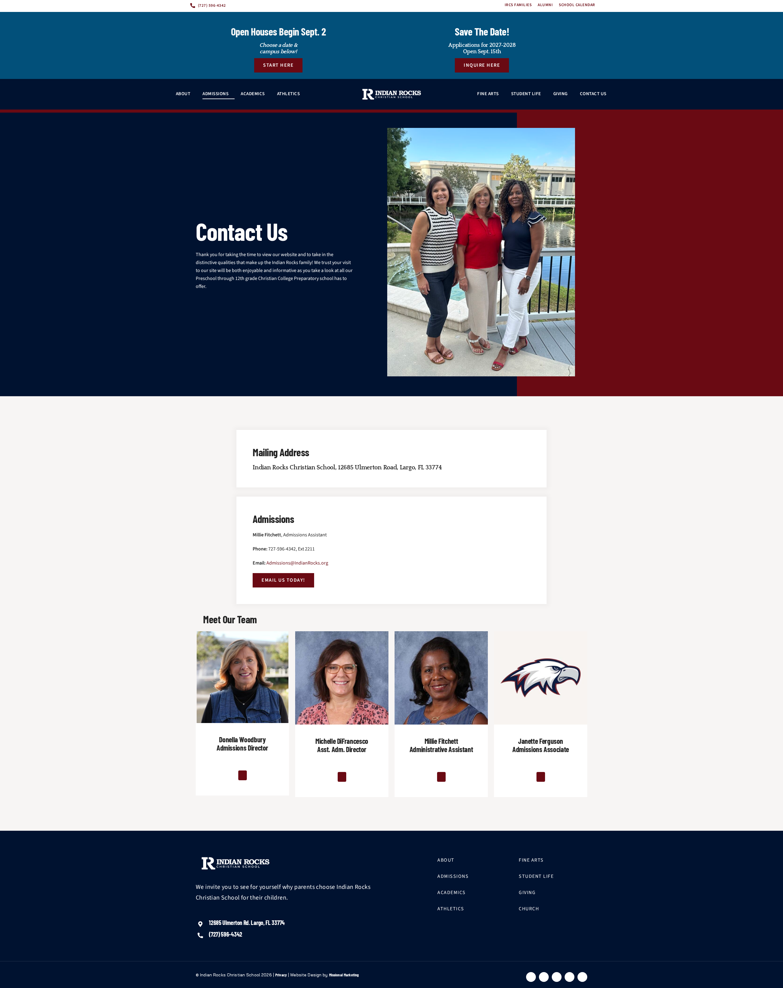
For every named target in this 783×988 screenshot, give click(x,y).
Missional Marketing (344, 974)
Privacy (281, 974)
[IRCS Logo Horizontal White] (391, 94)
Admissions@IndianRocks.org (297, 563)
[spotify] (582, 977)
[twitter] (544, 977)
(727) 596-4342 (225, 934)
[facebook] (531, 977)
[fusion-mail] (242, 775)
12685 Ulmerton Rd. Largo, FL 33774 (247, 922)
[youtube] (557, 977)
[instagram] (569, 977)
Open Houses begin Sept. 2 (278, 31)
